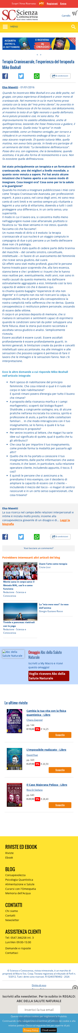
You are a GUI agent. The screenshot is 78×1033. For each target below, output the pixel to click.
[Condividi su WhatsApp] (42, 75)
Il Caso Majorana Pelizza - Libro (47, 785)
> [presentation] (40, 54)
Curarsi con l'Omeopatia (20, 889)
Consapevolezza (15, 875)
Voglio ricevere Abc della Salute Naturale (47, 676)
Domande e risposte (18, 948)
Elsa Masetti (10, 87)
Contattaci (11, 953)
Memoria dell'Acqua (18, 893)
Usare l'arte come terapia (53, 563)
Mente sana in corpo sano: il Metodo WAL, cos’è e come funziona (18, 585)
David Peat (32, 755)
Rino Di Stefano (35, 789)
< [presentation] (37, 54)
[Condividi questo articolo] (10, 75)
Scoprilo (60, 734)
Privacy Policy (31, 1030)
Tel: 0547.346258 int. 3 (19, 937)
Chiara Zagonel (35, 720)
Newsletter (12, 920)
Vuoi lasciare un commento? (38, 548)
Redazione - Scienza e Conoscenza (14, 594)
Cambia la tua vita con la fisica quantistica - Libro (46, 712)
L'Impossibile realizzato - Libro (46, 749)
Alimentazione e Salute (19, 884)
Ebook (9, 857)
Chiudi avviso (49, 1030)
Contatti (10, 915)
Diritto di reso (39, 985)
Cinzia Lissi (45, 567)
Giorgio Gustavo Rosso (51, 611)
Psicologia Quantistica (19, 879)
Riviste (9, 853)
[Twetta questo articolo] (26, 75)
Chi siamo (11, 911)
